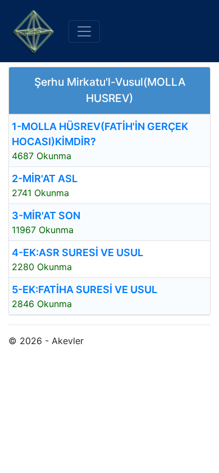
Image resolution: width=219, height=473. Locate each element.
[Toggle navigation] (84, 31)
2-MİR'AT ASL (44, 178)
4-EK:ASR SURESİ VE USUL (77, 252)
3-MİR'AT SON (46, 215)
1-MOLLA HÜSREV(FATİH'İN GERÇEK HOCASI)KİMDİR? (100, 133)
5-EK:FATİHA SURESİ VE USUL (84, 289)
